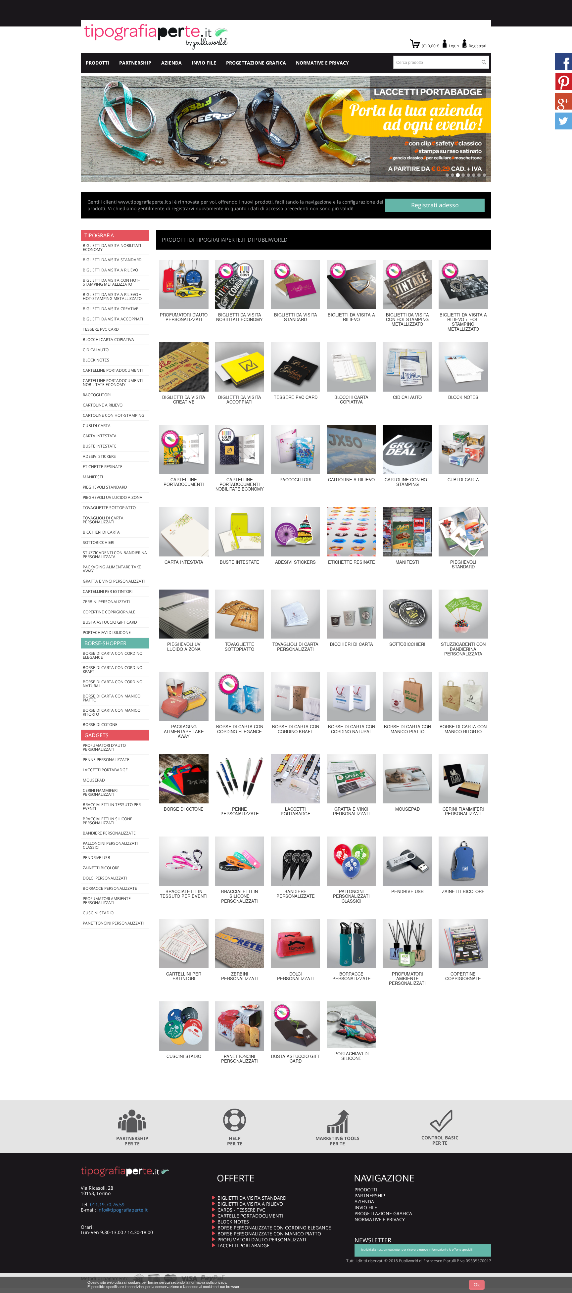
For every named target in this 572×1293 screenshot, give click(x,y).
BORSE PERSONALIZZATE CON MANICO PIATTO (269, 1233)
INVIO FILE (204, 63)
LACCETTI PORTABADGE (243, 1245)
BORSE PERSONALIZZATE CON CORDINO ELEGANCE (274, 1227)
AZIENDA (171, 63)
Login (454, 46)
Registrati (477, 46)
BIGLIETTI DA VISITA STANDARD (251, 1198)
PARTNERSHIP (135, 63)
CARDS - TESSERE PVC (241, 1210)
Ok (477, 1284)
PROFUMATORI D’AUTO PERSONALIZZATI (261, 1239)
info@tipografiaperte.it (122, 1210)
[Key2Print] (156, 36)
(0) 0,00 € (430, 46)
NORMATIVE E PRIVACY (322, 63)
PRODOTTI (97, 63)
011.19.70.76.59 (107, 1204)
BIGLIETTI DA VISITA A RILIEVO (250, 1204)
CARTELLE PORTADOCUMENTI (250, 1216)
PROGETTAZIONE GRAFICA (256, 63)
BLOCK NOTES (233, 1222)
